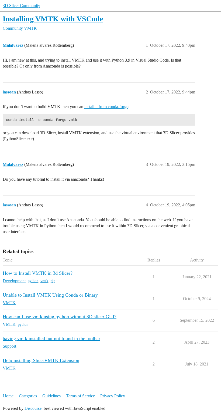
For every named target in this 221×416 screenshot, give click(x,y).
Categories (28, 396)
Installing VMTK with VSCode (53, 19)
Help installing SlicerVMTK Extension (41, 360)
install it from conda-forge (106, 106)
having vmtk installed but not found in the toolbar (51, 338)
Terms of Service (80, 396)
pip (52, 281)
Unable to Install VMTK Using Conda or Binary (50, 295)
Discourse (33, 408)
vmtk (44, 281)
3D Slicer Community (21, 5)
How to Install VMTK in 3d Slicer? (37, 273)
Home (8, 396)
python (33, 281)
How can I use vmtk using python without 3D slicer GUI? (59, 316)
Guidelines (51, 396)
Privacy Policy (112, 396)
